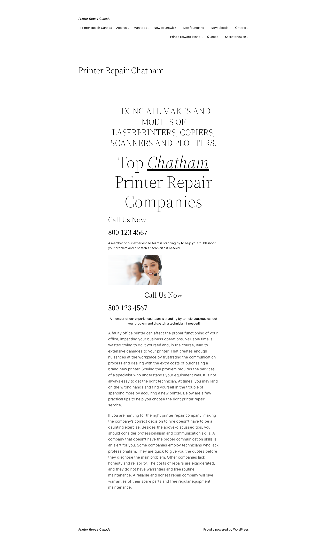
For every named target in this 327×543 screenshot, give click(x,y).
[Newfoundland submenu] (206, 28)
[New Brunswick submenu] (178, 28)
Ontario (240, 28)
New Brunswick (165, 28)
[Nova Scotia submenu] (230, 28)
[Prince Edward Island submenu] (202, 37)
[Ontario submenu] (248, 28)
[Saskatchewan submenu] (248, 37)
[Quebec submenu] (220, 37)
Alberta (121, 28)
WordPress (241, 529)
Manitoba (140, 28)
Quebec (212, 37)
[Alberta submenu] (128, 28)
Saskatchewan (235, 37)
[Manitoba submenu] (149, 28)
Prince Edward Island (185, 37)
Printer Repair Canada (94, 18)
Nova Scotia (219, 28)
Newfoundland (193, 28)
